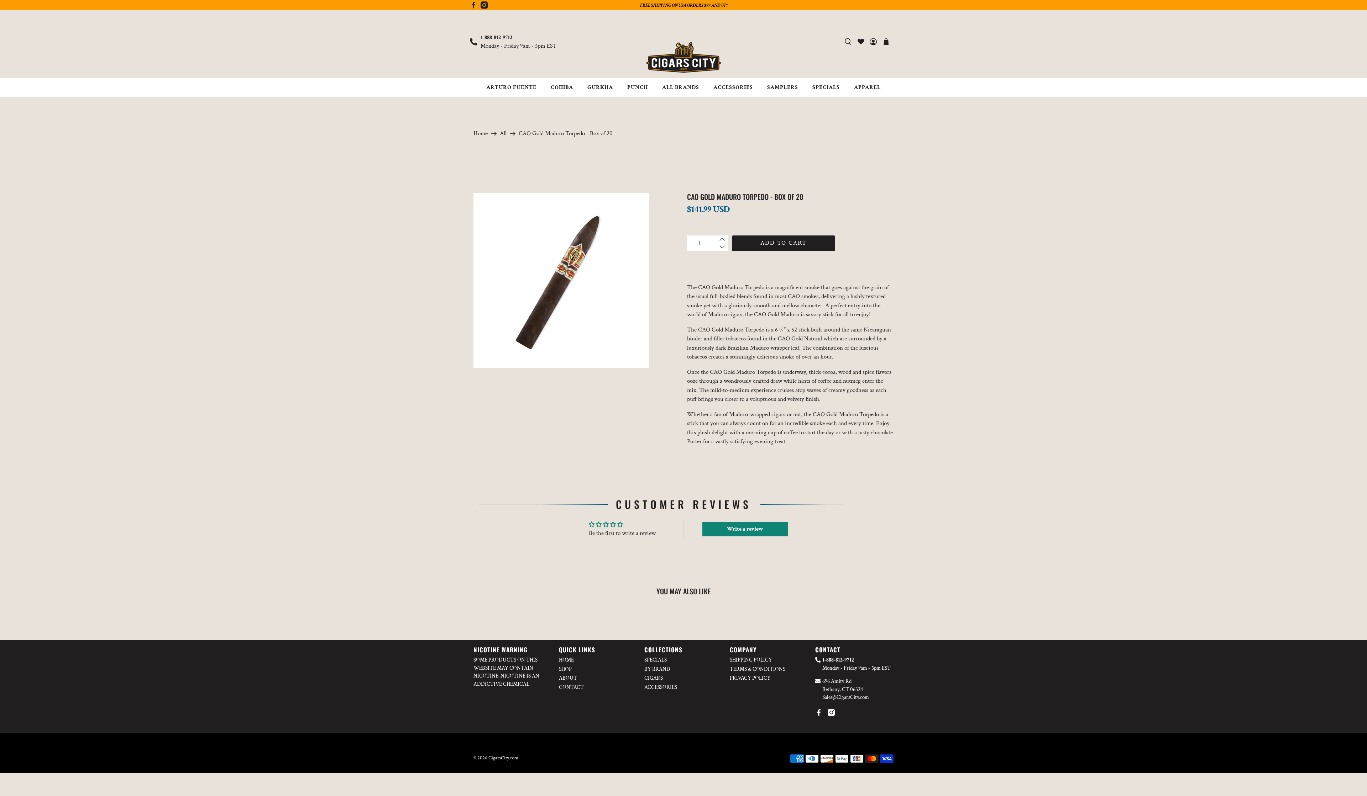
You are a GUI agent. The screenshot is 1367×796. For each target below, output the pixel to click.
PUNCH (637, 87)
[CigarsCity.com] (683, 57)
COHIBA (562, 87)
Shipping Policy (751, 660)
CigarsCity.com (503, 758)
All (503, 134)
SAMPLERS (782, 87)
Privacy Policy (750, 678)
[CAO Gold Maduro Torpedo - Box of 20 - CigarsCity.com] (561, 280)
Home (480, 134)
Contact (571, 687)
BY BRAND (657, 669)
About (568, 678)
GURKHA (600, 87)
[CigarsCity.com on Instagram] (484, 7)
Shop (565, 669)
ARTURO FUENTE (511, 87)
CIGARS (653, 678)
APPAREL (867, 87)
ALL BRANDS (680, 87)
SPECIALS (826, 87)
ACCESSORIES (733, 87)
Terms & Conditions (757, 669)
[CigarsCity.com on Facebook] (473, 7)
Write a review (745, 529)
